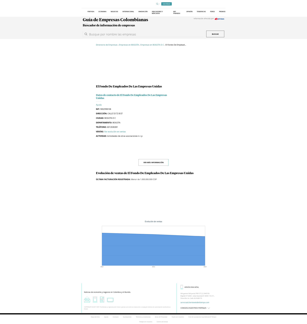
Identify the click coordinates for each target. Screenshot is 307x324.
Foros (212, 12)
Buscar (215, 34)
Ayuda (99, 104)
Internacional (128, 12)
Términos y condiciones (143, 317)
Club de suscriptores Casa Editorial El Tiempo (202, 317)
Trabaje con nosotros (145, 322)
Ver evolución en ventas (115, 131)
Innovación (143, 12)
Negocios (114, 12)
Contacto (115, 317)
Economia (102, 12)
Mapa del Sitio (95, 317)
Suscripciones (127, 317)
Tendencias (201, 12)
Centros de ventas (162, 322)
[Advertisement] (153, 66)
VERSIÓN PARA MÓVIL (191, 287)
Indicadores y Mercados (157, 12)
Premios (222, 12)
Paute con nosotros (178, 317)
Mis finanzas (176, 12)
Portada (91, 12)
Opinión (189, 12)
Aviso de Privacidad (161, 317)
